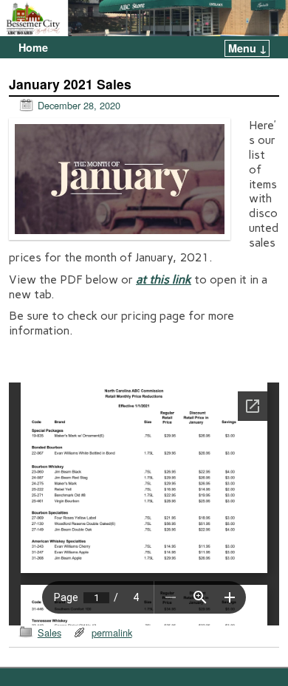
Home (33, 47)
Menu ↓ (247, 48)
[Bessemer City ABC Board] (144, 18)
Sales (49, 632)
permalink (112, 632)
